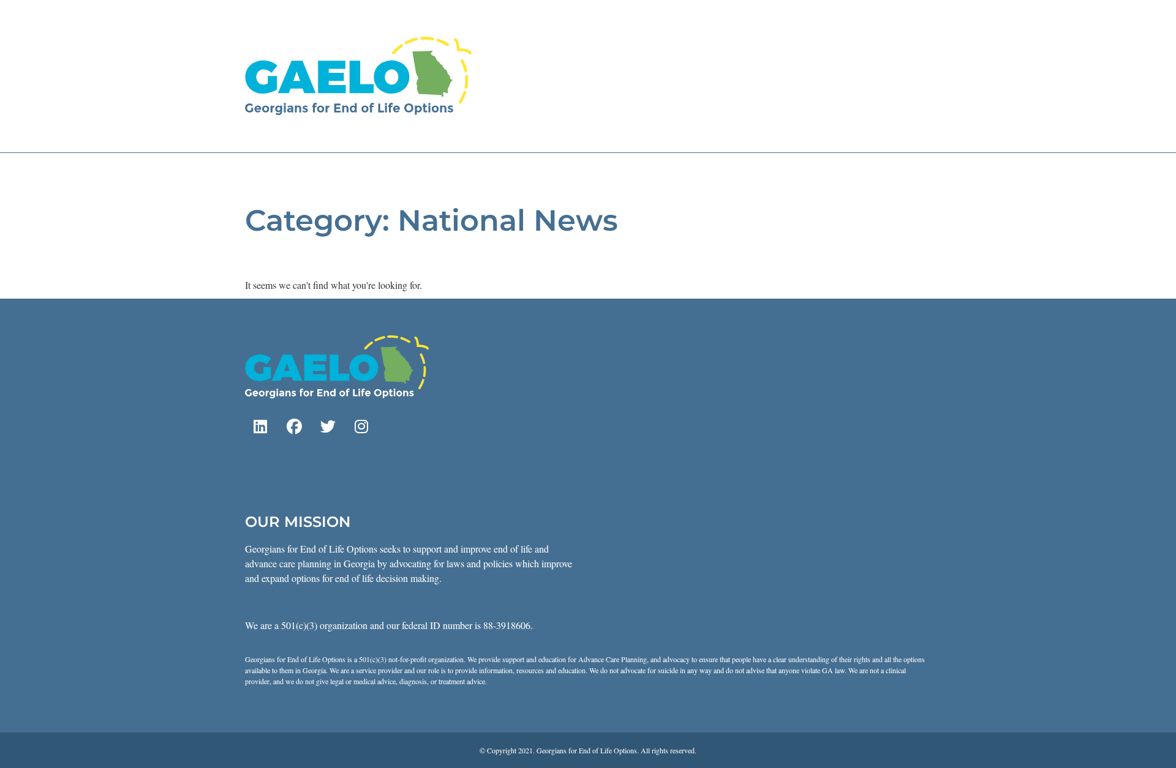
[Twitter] (327, 426)
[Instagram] (361, 426)
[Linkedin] (260, 426)
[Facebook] (294, 426)
